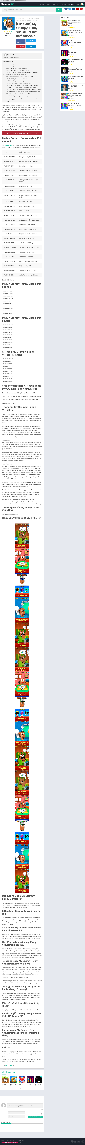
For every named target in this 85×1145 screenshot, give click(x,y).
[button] (22, 536)
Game (48, 4)
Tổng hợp (63, 4)
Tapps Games (9, 145)
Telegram (32, 46)
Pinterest (21, 46)
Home (18, 18)
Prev (6, 1065)
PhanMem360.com (19, 1140)
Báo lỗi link (9, 36)
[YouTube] (77, 9)
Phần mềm (55, 4)
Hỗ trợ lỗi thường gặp (10, 1142)
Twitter (31, 40)
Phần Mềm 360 (10, 55)
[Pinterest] (81, 9)
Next (11, 1065)
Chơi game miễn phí (73, 4)
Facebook (19, 42)
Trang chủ (41, 4)
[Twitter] (69, 9)
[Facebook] (66, 9)
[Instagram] (73, 9)
